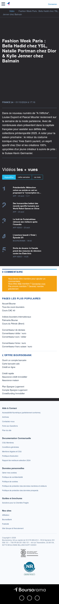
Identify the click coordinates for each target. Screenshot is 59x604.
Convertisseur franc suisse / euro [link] (17, 346)
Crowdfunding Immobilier (13, 393)
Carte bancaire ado (11, 363)
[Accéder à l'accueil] (4, 10)
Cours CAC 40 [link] (8, 310)
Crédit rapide (8, 373)
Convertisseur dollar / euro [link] (14, 333)
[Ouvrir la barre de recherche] (40, 4)
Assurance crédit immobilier (14, 376)
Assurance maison (10, 380)
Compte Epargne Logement (14, 390)
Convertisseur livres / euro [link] (14, 343)
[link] (21, 412)
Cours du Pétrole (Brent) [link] (13, 323)
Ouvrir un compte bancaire (14, 360)
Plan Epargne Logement (13, 386)
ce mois (37, 177)
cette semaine (24, 177)
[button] (3, 4)
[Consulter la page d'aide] (44, 4)
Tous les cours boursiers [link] (13, 307)
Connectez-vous (38, 283)
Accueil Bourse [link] (9, 303)
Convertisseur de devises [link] (13, 329)
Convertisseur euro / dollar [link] (14, 336)
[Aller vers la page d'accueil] (8, 4)
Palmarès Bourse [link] (10, 320)
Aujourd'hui (8, 177)
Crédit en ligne (8, 367)
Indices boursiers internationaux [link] (16, 316)
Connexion (52, 4)
